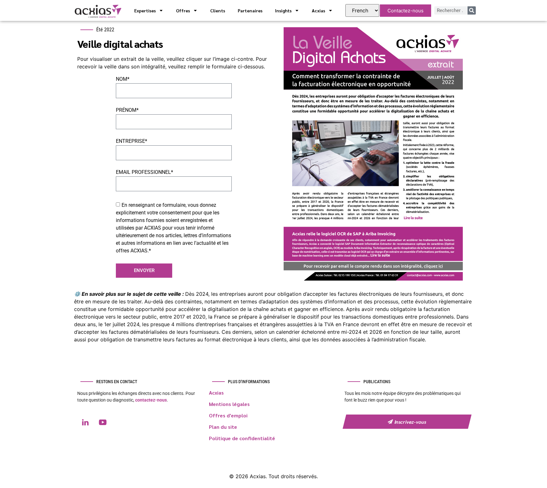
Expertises (145, 10)
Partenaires (250, 10)
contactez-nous (151, 399)
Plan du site (223, 426)
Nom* (122, 79)
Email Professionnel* (144, 172)
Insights (283, 10)
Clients (217, 10)
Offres (183, 10)
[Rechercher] (472, 10)
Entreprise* (131, 141)
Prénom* (127, 110)
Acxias (318, 10)
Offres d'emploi (228, 415)
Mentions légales (229, 404)
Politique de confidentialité (242, 438)
